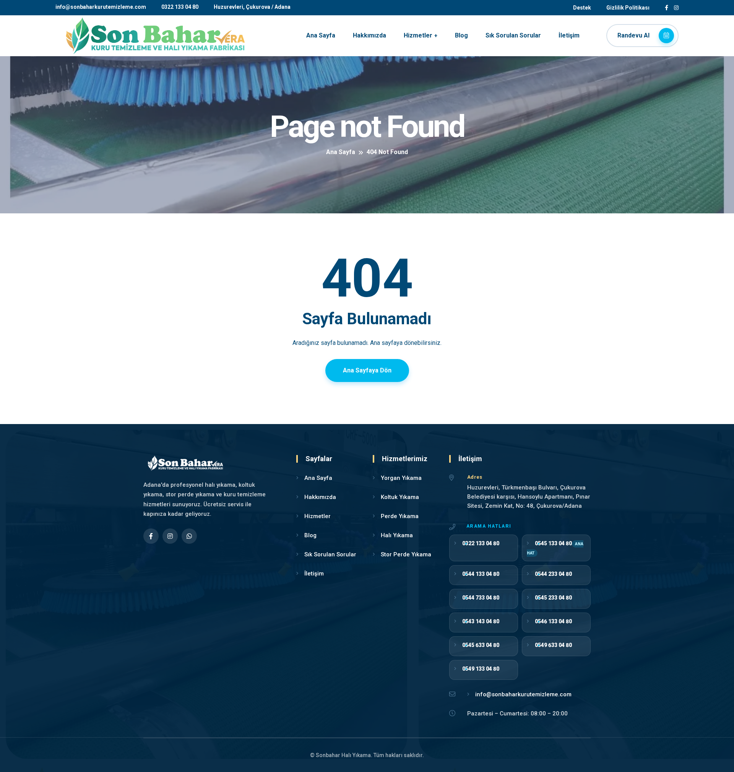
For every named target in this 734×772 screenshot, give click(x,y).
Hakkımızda (369, 35)
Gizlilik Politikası (628, 8)
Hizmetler (418, 35)
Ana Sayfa (320, 35)
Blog (461, 35)
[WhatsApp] (189, 536)
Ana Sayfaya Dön (367, 370)
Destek (582, 8)
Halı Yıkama (397, 535)
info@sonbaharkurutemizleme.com (100, 7)
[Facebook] (151, 536)
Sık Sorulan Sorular (513, 35)
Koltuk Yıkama (400, 497)
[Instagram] (170, 536)
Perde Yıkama (400, 516)
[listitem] (483, 548)
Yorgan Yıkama (401, 478)
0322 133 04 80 (179, 7)
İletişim (569, 35)
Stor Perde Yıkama (406, 554)
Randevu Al (634, 35)
